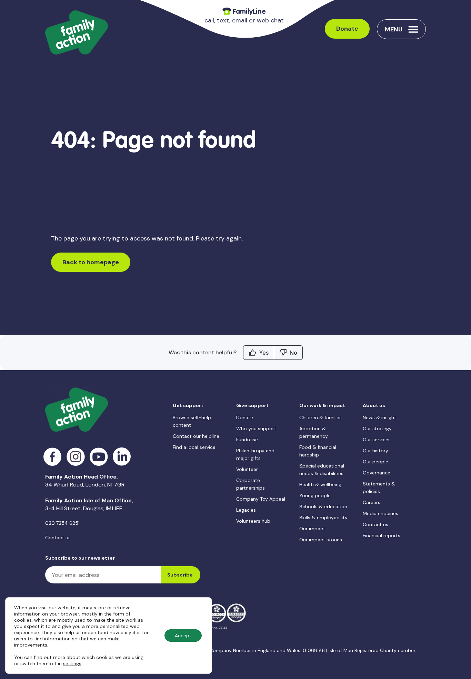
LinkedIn (122, 456)
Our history (375, 450)
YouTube (99, 456)
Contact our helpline (196, 436)
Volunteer (247, 469)
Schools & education (323, 506)
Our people (375, 462)
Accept (183, 635)
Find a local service (194, 447)
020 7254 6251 (62, 523)
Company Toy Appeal (260, 499)
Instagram (76, 456)
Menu (393, 29)
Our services (377, 439)
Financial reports (381, 535)
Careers (371, 502)
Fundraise (247, 439)
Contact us (58, 537)
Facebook (52, 456)
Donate (347, 28)
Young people (315, 495)
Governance (376, 473)
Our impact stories (320, 540)
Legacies (246, 510)
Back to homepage (90, 262)
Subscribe (180, 575)
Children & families (320, 417)
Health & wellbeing (320, 484)
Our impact (312, 528)
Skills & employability (323, 517)
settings (72, 663)
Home (59, 118)
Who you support (256, 428)
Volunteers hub (253, 521)
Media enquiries (380, 513)
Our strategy (377, 428)
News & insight (379, 417)
